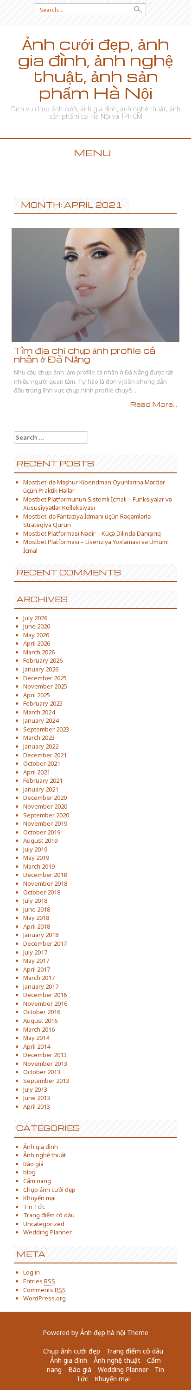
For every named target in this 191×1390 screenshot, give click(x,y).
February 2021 (43, 780)
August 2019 (40, 840)
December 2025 (45, 678)
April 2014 (36, 1046)
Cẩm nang (37, 1181)
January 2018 (40, 935)
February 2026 (43, 660)
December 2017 (45, 943)
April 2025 (36, 695)
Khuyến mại (39, 1198)
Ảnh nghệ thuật (44, 1155)
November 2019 (45, 823)
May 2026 (36, 635)
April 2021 (36, 772)
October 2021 (41, 763)
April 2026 (36, 643)
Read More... (153, 404)
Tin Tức (34, 1207)
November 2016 (45, 1003)
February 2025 (43, 703)
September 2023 (46, 729)
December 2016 (45, 995)
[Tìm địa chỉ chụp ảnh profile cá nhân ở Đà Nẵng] (95, 284)
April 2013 (36, 1106)
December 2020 (45, 797)
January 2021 (40, 789)
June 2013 (36, 1098)
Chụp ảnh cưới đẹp (49, 1189)
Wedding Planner (47, 1232)
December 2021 (45, 755)
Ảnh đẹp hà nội (102, 1332)
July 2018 (35, 900)
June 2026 (36, 626)
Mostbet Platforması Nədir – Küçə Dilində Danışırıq (92, 533)
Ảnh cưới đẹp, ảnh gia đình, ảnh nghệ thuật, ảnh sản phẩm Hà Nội (95, 68)
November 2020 (45, 806)
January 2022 (40, 746)
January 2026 (40, 669)
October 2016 (41, 1012)
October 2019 (41, 832)
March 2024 (39, 712)
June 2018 (36, 909)
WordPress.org (44, 1298)
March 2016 (39, 1029)
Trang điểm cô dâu (49, 1215)
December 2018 (45, 874)
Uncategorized (43, 1224)
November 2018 (45, 883)
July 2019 (35, 849)
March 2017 (39, 977)
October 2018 (41, 892)
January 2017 (40, 986)
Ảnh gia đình (40, 1146)
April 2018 (36, 926)
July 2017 (35, 952)
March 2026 (39, 652)
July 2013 (35, 1089)
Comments (44, 1290)
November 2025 (45, 686)
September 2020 (46, 815)
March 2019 (39, 866)
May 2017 (36, 960)
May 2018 (36, 917)
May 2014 (36, 1037)
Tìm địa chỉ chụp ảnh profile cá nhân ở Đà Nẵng (84, 354)
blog (29, 1172)
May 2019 (36, 857)
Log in (31, 1272)
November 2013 (45, 1063)
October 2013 (41, 1072)
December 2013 (45, 1055)
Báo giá (33, 1164)
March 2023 (39, 737)
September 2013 (46, 1080)
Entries (39, 1281)
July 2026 (35, 618)
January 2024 (40, 720)
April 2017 (36, 969)
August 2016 (40, 1020)
